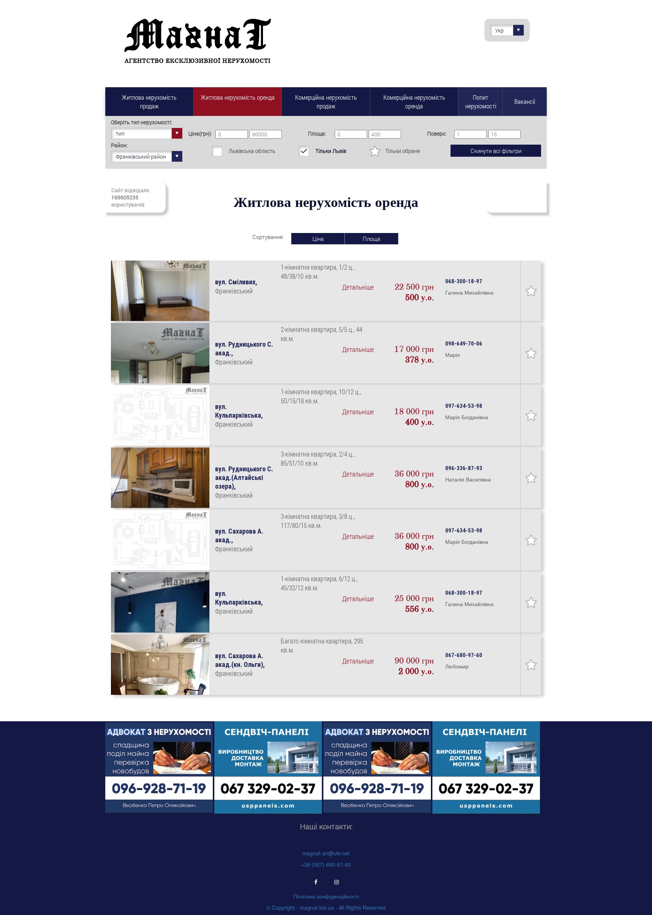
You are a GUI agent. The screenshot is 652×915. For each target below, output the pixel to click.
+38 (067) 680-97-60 (326, 864)
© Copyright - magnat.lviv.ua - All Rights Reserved (326, 907)
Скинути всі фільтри (496, 150)
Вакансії (524, 101)
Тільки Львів (330, 150)
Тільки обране (402, 150)
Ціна (318, 238)
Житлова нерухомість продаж (149, 101)
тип (120, 133)
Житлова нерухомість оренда (238, 97)
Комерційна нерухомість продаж (326, 101)
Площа (371, 238)
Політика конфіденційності (326, 896)
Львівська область (252, 150)
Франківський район (141, 156)
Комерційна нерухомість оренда (414, 101)
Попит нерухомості (480, 101)
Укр (499, 30)
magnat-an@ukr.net (326, 853)
